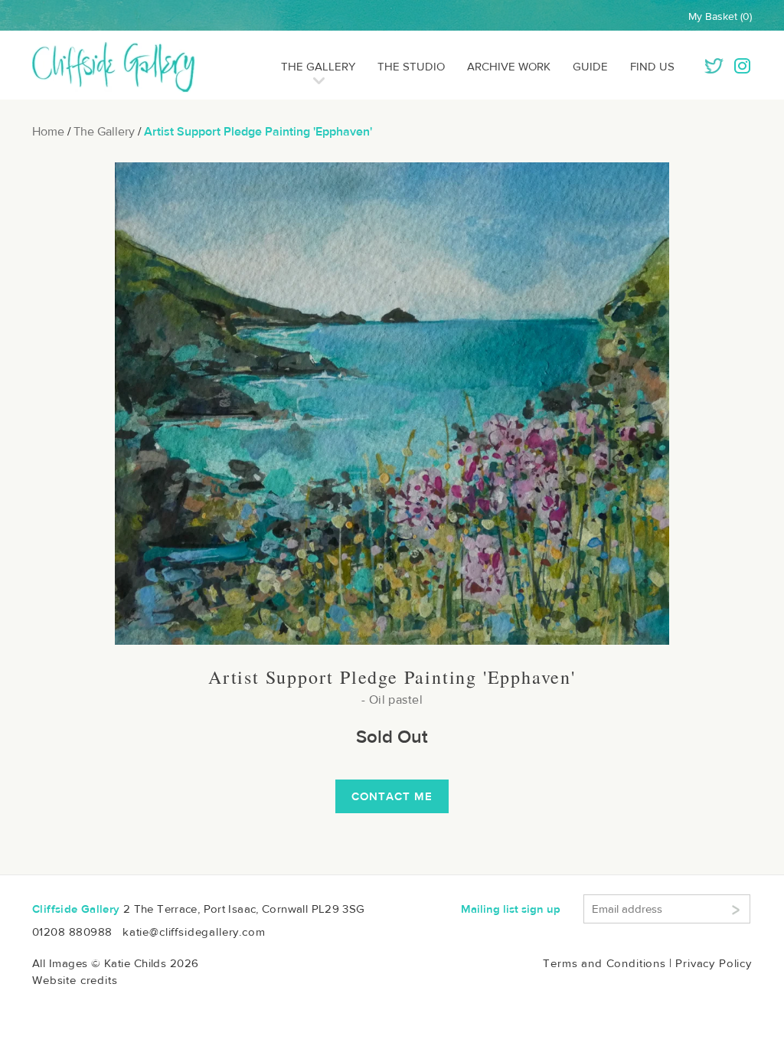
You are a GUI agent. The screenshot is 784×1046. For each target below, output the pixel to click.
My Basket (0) (720, 16)
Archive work (508, 66)
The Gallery (318, 66)
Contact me (392, 796)
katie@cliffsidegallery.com (194, 931)
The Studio (411, 66)
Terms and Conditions (604, 962)
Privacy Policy (713, 962)
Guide (590, 66)
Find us (652, 66)
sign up (510, 909)
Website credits (75, 979)
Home (48, 131)
